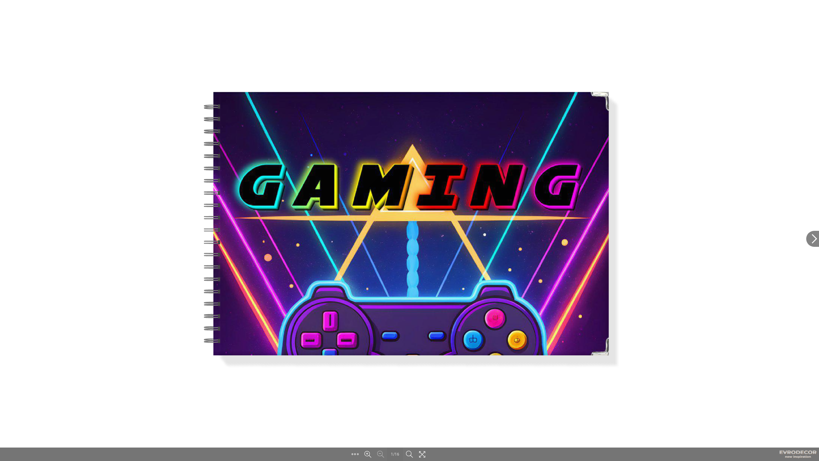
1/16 (395, 454)
